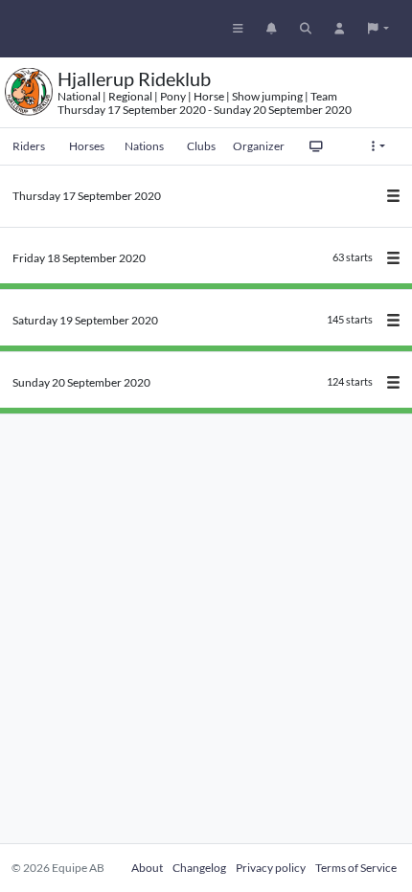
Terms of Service (356, 867)
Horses (86, 146)
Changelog (199, 867)
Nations (144, 146)
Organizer (259, 146)
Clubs (201, 146)
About (147, 867)
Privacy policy (271, 867)
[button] (378, 28)
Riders (28, 146)
